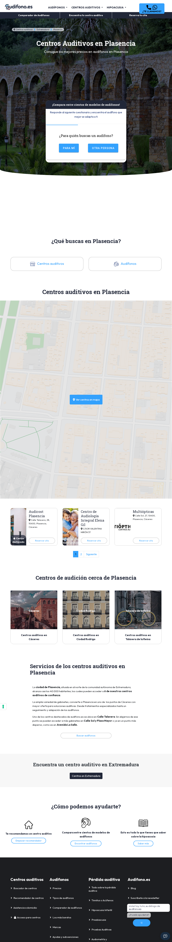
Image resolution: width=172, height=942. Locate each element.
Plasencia (57, 29)
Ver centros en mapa (87, 399)
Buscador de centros (25, 888)
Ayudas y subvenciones (65, 936)
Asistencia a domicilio (25, 907)
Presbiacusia (99, 919)
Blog (133, 888)
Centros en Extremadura (86, 776)
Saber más (143, 843)
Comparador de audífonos (67, 907)
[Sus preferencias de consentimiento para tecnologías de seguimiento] (3, 706)
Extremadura (43, 29)
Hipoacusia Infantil (102, 910)
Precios (57, 888)
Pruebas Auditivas (102, 929)
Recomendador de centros (28, 898)
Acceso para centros (28, 917)
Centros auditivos (24, 29)
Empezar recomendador (29, 840)
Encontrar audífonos (86, 843)
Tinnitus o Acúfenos (102, 900)
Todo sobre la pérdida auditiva (102, 889)
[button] (151, 8)
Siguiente (91, 554)
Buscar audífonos (86, 735)
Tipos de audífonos (63, 898)
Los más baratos (62, 917)
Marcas (57, 927)
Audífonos (128, 263)
